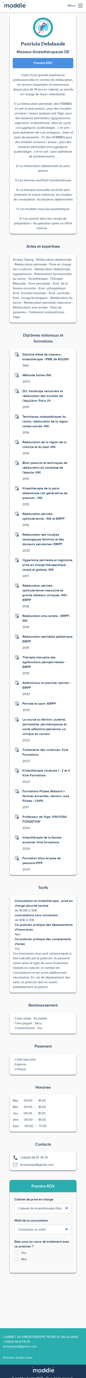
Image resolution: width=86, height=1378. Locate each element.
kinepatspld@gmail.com (37, 1165)
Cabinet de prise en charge (33, 1199)
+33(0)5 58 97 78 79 (34, 1157)
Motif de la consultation (31, 1220)
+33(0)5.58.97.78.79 (16, 1342)
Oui (23, 1253)
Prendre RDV (43, 63)
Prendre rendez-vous (17, 1357)
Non (24, 1259)
